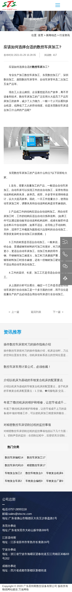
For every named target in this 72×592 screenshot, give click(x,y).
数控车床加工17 (36, 457)
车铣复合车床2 (13, 480)
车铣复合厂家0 (54, 480)
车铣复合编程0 (33, 480)
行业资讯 (64, 35)
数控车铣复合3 (33, 473)
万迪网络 (23, 589)
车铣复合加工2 (13, 473)
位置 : (34, 35)
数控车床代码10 (14, 465)
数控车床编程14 (14, 457)
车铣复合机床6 (54, 473)
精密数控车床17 (36, 465)
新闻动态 (51, 35)
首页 (40, 35)
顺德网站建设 (10, 589)
